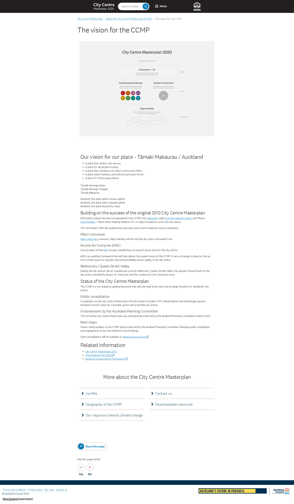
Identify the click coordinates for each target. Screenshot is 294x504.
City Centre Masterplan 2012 (101, 351)
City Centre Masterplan (90, 18)
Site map (49, 489)
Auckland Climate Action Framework (104, 359)
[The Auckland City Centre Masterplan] (105, 6)
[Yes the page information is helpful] (81, 467)
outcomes (152, 218)
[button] (161, 6)
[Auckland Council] (188, 6)
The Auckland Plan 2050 (98, 355)
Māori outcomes (89, 239)
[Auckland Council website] (281, 491)
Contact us (61, 489)
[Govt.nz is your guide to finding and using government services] (18, 498)
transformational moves (178, 218)
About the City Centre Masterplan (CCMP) (129, 18)
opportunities (87, 222)
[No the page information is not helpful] (90, 467)
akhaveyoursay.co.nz (134, 336)
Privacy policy (35, 489)
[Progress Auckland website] (233, 491)
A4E (105, 250)
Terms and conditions (14, 489)
